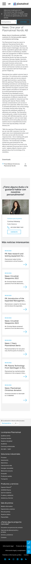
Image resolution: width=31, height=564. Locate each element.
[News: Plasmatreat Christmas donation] (25, 400)
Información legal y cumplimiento (15, 550)
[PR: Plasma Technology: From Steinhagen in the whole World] (25, 376)
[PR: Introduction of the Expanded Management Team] (25, 309)
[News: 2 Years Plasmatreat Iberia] (25, 354)
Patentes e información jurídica (11, 555)
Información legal (8, 546)
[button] (9, 4)
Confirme (23, 22)
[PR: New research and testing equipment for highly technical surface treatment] (25, 264)
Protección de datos (22, 546)
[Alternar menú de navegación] (4, 3)
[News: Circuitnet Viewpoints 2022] (25, 287)
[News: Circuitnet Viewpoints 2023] (25, 332)
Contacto (14, 232)
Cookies (26, 555)
